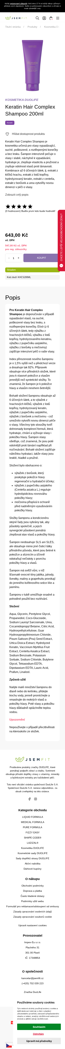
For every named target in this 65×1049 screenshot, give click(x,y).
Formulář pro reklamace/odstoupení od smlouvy (32, 906)
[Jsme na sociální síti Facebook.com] (29, 799)
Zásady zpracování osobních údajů (32, 911)
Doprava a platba (32, 890)
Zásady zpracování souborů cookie (32, 916)
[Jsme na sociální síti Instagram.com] (35, 799)
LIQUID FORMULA (32, 817)
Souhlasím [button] (39, 1026)
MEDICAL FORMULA (32, 822)
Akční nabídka (32, 863)
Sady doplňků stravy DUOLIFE (32, 858)
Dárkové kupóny (32, 868)
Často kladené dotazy (32, 896)
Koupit (41, 257)
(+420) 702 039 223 (33, 983)
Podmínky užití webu (32, 901)
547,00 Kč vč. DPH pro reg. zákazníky (16, 247)
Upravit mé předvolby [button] (39, 1041)
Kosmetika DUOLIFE (32, 848)
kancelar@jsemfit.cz (32, 978)
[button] (37, 17)
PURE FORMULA (32, 827)
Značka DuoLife (32, 992)
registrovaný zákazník (18, 3)
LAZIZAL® (32, 842)
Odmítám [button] (38, 1033)
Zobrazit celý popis (16, 194)
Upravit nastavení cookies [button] (32, 925)
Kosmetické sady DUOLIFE (32, 853)
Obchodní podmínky (32, 885)
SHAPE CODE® (32, 837)
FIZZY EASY (33, 832)
